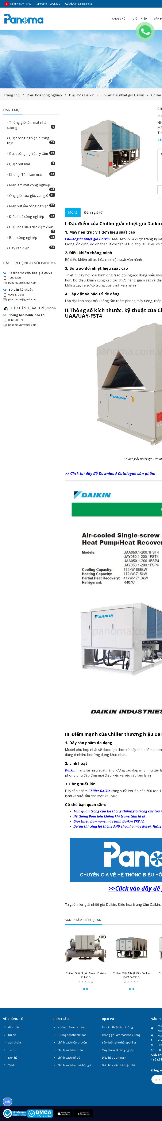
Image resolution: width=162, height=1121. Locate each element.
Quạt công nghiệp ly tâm (31, 153)
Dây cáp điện (31, 248)
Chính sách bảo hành (71, 1050)
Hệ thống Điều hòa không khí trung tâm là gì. (109, 816)
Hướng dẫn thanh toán (71, 1035)
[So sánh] (94, 965)
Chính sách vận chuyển (72, 1042)
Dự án (12, 1035)
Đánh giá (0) (93, 212)
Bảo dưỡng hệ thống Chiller (119, 1042)
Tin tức (12, 1050)
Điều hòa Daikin (81, 95)
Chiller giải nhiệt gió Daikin (122, 95)
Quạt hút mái (31, 164)
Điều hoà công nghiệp (44, 95)
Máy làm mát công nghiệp (31, 186)
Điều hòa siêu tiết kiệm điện (31, 228)
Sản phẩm (14, 1042)
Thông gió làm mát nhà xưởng (30, 125)
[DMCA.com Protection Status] (40, 1113)
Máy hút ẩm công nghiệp (31, 206)
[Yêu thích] (85, 965)
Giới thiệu (14, 1027)
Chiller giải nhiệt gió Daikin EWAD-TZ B (131, 975)
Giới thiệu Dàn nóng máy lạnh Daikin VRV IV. (108, 821)
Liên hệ (12, 1057)
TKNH (11, 1065)
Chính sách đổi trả (68, 1057)
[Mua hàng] (77, 965)
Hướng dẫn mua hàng (71, 1027)
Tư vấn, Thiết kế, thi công (117, 1027)
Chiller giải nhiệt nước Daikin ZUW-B (86, 975)
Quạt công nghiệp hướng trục (30, 140)
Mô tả (72, 212)
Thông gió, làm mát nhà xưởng (121, 1035)
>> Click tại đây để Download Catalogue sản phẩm (110, 473)
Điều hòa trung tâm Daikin (139, 904)
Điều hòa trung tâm (114, 1057)
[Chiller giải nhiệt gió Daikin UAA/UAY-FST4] (108, 150)
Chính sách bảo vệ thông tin (75, 1065)
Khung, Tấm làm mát (31, 174)
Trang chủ (11, 95)
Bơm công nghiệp (31, 237)
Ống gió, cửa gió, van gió (31, 195)
